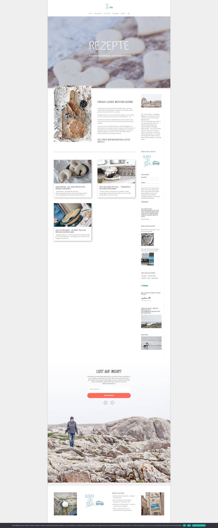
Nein (189, 525)
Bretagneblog (98, 13)
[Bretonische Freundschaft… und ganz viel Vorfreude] (147, 239)
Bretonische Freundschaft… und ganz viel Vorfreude (150, 230)
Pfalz (149, 278)
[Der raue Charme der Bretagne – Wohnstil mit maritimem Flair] (147, 259)
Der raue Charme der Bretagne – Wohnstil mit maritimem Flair (150, 250)
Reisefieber (115, 13)
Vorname (143, 177)
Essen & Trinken (152, 275)
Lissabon (144, 278)
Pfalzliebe (107, 13)
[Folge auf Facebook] (105, 403)
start (90, 13)
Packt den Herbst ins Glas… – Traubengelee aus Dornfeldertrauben (114, 188)
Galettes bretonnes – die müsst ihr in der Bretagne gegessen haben (71, 231)
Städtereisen (155, 278)
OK (184, 525)
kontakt (123, 13)
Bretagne (144, 275)
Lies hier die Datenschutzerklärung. (150, 197)
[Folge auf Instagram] (112, 403)
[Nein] (216, 525)
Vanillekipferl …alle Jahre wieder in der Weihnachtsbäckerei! (70, 188)
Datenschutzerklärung (199, 525)
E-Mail (143, 182)
